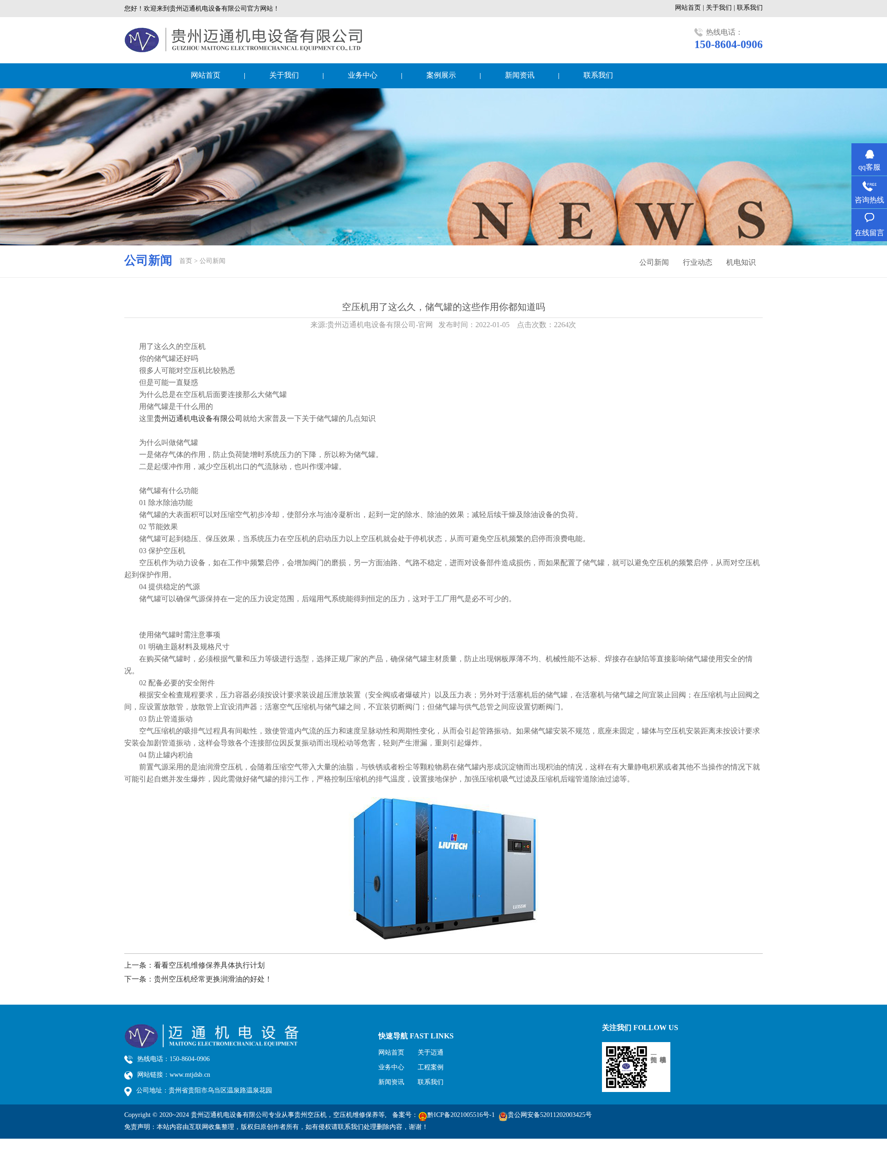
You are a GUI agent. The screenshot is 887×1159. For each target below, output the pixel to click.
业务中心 (362, 75)
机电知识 (741, 262)
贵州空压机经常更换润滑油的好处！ (213, 979)
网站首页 (205, 75)
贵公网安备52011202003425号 (550, 1114)
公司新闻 (212, 260)
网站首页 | (690, 7)
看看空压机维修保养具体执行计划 (209, 965)
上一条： (139, 965)
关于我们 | (721, 7)
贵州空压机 (310, 1114)
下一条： (139, 979)
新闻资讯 (520, 75)
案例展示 (441, 75)
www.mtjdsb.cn (190, 1074)
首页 (185, 260)
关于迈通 (431, 1052)
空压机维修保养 (355, 1114)
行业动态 (697, 262)
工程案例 (431, 1067)
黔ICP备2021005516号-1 (461, 1114)
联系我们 (750, 7)
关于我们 (284, 75)
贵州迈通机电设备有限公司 (198, 418)
